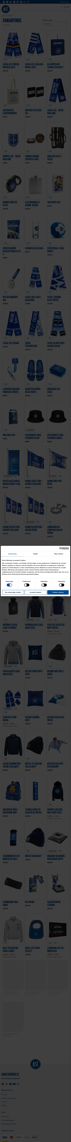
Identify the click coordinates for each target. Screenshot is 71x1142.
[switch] (26, 585)
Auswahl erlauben (35, 592)
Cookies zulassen (58, 592)
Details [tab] (35, 554)
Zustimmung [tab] (12, 554)
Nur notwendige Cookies (13, 592)
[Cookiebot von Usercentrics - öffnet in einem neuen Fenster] (61, 548)
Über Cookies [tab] (58, 554)
